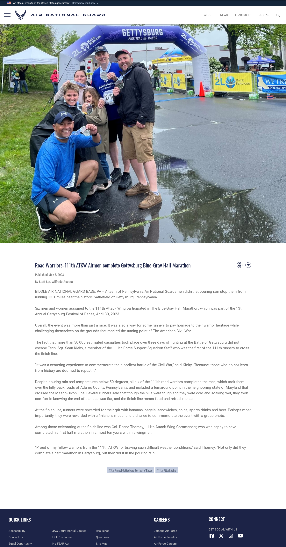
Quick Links (20, 519)
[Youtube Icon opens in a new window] (240, 536)
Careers (162, 519)
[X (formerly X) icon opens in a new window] (221, 536)
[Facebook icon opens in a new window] (211, 536)
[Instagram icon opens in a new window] (231, 536)
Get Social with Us (223, 529)
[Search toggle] (278, 15)
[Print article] (239, 265)
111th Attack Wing (166, 470)
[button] (85, 3)
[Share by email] (248, 265)
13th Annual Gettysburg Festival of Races (130, 470)
